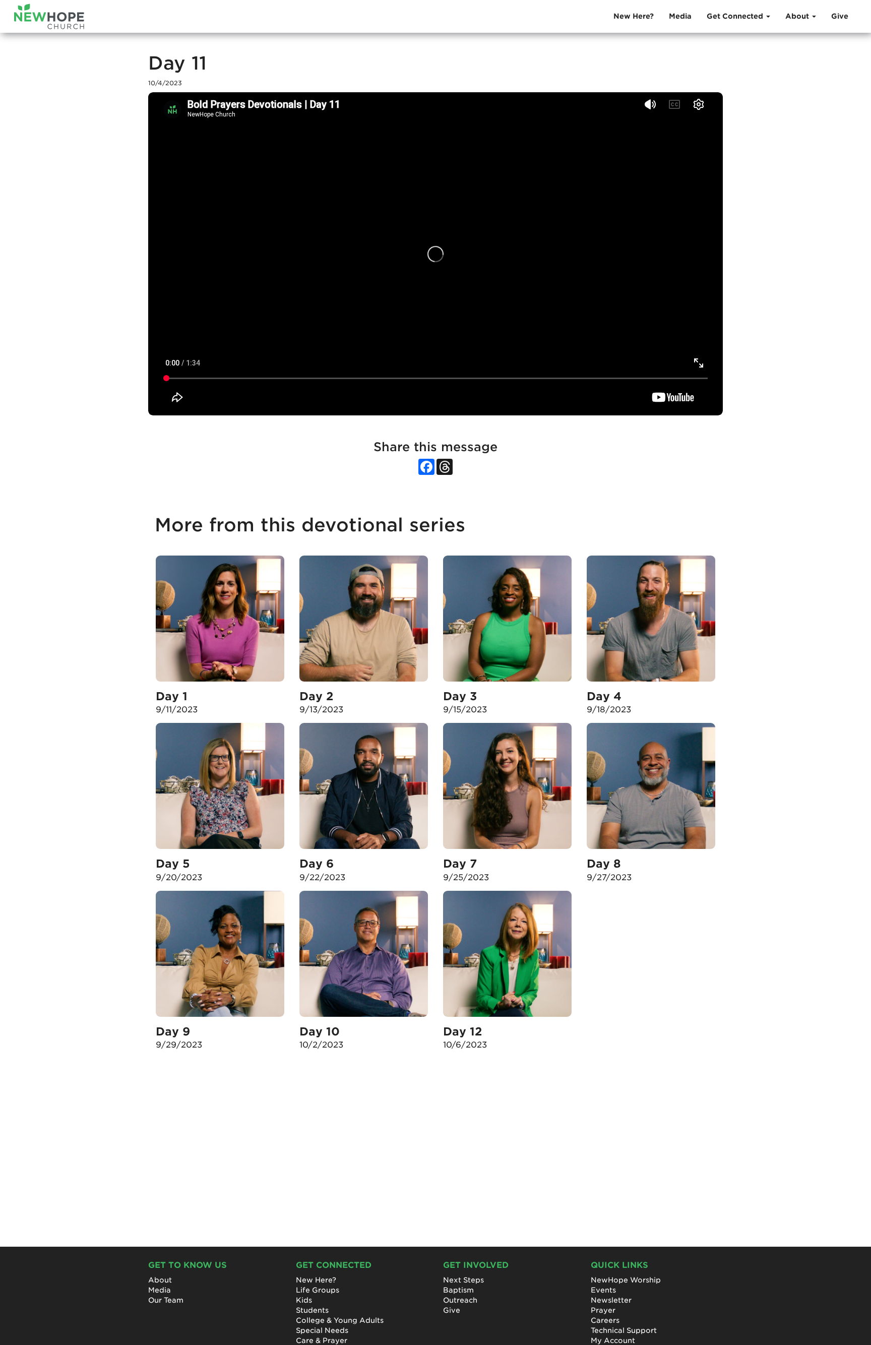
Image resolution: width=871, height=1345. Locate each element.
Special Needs (322, 1330)
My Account (613, 1340)
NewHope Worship (626, 1280)
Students (312, 1310)
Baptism (458, 1290)
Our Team (165, 1300)
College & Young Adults (340, 1320)
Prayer (603, 1310)
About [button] (798, 16)
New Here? (633, 16)
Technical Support (624, 1330)
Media (680, 16)
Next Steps (463, 1280)
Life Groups (317, 1290)
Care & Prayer (321, 1340)
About (160, 1280)
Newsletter (611, 1300)
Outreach (460, 1300)
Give (839, 16)
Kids (304, 1300)
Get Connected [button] (736, 16)
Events (603, 1290)
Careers (605, 1320)
